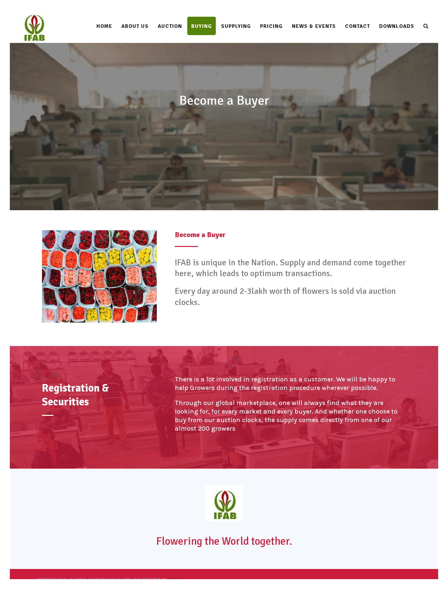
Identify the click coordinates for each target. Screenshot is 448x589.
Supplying (236, 26)
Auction (170, 26)
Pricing (271, 26)
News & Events (314, 26)
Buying (201, 26)
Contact (357, 26)
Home (104, 26)
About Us (135, 26)
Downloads (396, 26)
